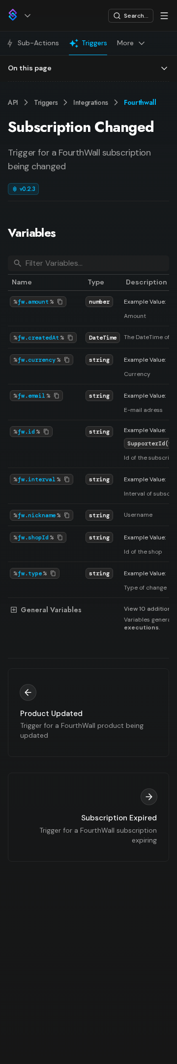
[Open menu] (164, 16)
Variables (32, 232)
